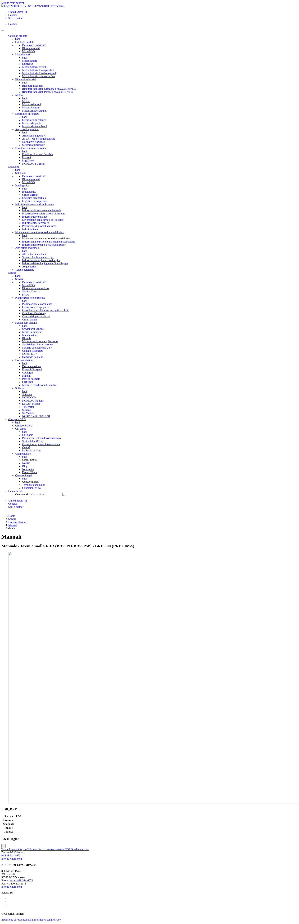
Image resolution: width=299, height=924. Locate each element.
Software (20, 388)
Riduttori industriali (25, 79)
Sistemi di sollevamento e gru (38, 257)
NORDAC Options (33, 400)
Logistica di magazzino (34, 201)
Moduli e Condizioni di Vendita (39, 385)
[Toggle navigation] (2, 30)
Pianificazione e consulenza (30, 297)
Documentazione (24, 360)
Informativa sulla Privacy (47, 919)
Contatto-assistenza (32, 350)
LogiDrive (28, 160)
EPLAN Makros (31, 403)
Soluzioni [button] (13, 166)
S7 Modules (28, 413)
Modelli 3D (28, 51)
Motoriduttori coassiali (34, 66)
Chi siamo (20, 428)
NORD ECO (29, 353)
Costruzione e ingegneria (35, 307)
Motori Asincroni (31, 104)
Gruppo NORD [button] (17, 419)
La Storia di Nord (31, 450)
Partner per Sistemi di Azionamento (41, 438)
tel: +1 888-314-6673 (21, 880)
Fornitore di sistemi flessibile (30, 148)
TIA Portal (28, 406)
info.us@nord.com (11, 858)
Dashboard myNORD (34, 45)
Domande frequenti (32, 356)
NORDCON (29, 397)
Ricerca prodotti (31, 48)
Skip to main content (12, 2)
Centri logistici (30, 194)
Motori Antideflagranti (34, 110)
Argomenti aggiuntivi (27, 129)
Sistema (26, 409)
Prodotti (26, 157)
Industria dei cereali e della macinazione (44, 244)
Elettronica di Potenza (27, 113)
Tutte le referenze (24, 269)
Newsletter (28, 469)
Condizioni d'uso (31, 487)
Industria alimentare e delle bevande (34, 204)
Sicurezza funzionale (33, 144)
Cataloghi (27, 372)
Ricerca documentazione (35, 288)
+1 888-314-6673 (11, 855)
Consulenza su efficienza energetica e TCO (45, 310)
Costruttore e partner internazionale (41, 444)
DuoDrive (27, 63)
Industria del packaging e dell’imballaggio (45, 263)
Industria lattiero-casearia (35, 222)
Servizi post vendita (26, 322)
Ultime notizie (23, 453)
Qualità (26, 447)
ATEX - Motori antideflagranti (38, 138)
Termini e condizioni (33, 484)
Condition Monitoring (34, 313)
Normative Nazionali (33, 141)
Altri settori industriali (27, 247)
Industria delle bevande (34, 216)
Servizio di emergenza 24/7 (37, 347)
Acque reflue (29, 266)
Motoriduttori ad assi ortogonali (39, 73)
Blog (25, 466)
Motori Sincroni (30, 107)
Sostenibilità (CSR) (32, 441)
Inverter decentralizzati (34, 126)
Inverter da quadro (32, 123)
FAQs (25, 294)
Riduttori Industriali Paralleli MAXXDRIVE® (47, 91)
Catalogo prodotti (24, 42)
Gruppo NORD (24, 425)
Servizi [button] (12, 272)
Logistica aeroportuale (34, 197)
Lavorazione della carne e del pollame (43, 219)
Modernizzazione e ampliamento (40, 341)
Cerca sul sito (22, 494)
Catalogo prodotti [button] (17, 35)
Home (11, 515)
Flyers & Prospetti (32, 369)
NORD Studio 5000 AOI (36, 416)
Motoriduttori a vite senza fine (38, 76)
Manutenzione (30, 335)
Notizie (26, 462)
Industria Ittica (30, 229)
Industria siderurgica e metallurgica (41, 260)
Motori (19, 95)
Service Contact (30, 291)
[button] (15, 491)
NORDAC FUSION (33, 163)
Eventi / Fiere (29, 472)
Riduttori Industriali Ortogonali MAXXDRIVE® (49, 88)
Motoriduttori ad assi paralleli (38, 70)
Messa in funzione (32, 332)
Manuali (26, 375)
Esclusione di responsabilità (16, 919)
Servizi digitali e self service (37, 344)
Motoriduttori (22, 54)
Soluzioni (20, 172)
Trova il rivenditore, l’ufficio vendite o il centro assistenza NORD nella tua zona (45, 849)
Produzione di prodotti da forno (39, 226)
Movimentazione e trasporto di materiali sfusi (39, 232)
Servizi (19, 279)
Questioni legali (23, 475)
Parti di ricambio (31, 378)
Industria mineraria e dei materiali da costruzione (48, 241)
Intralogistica (22, 185)
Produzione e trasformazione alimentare (43, 213)
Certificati (27, 381)
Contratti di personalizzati (36, 316)
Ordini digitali (29, 319)
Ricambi (26, 338)
